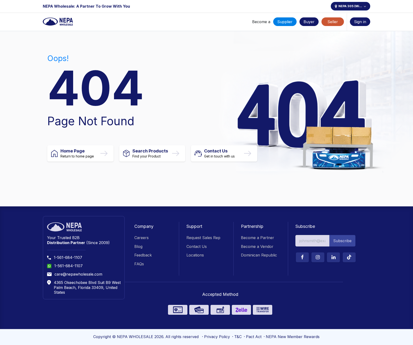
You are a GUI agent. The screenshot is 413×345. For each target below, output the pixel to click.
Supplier (285, 21)
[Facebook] (302, 257)
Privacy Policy (217, 336)
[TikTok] (349, 257)
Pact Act (253, 336)
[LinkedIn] (333, 257)
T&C (238, 336)
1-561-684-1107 (68, 257)
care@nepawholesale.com (78, 274)
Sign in (360, 21)
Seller (332, 21)
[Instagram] (317, 257)
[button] (342, 240)
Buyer (309, 21)
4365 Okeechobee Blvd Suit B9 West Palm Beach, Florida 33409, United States (87, 287)
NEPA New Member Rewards (293, 336)
